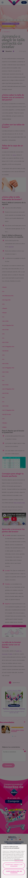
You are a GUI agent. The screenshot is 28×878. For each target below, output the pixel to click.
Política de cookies (19, 860)
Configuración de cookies (14, 872)
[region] (14, 861)
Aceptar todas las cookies (14, 865)
